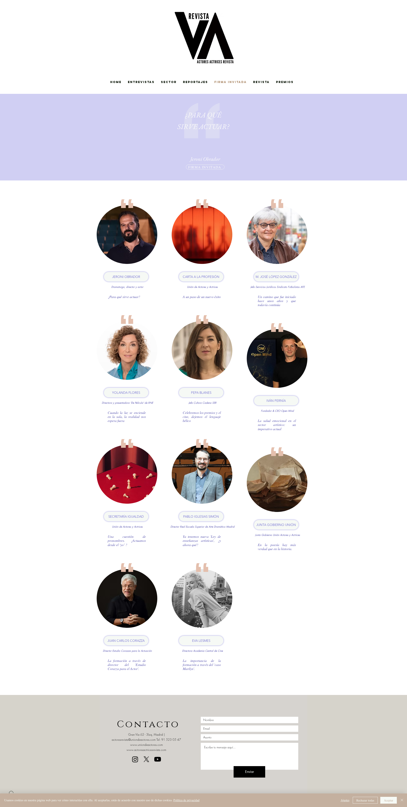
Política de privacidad (186, 800)
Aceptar (388, 800)
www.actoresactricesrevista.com (146, 750)
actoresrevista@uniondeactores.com (134, 740)
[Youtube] (158, 759)
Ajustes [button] (345, 800)
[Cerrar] (401, 800)
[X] (146, 759)
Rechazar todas (365, 800)
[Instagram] (135, 759)
